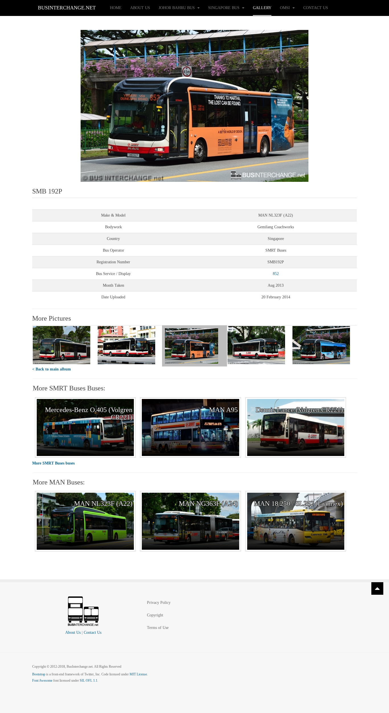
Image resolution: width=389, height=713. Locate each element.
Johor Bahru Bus (177, 8)
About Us (140, 8)
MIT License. (139, 674)
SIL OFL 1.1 (88, 681)
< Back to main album (51, 369)
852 (276, 274)
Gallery (262, 8)
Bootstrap (38, 674)
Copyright (155, 615)
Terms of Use (158, 628)
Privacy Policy (159, 602)
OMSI (285, 8)
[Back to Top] (377, 588)
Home (116, 8)
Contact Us (315, 8)
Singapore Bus (224, 8)
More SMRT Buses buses (53, 463)
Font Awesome (42, 681)
